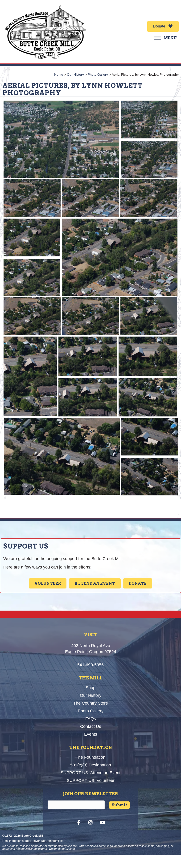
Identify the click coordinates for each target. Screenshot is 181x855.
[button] (163, 26)
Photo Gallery (98, 74)
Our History (75, 74)
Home (58, 74)
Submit (119, 805)
